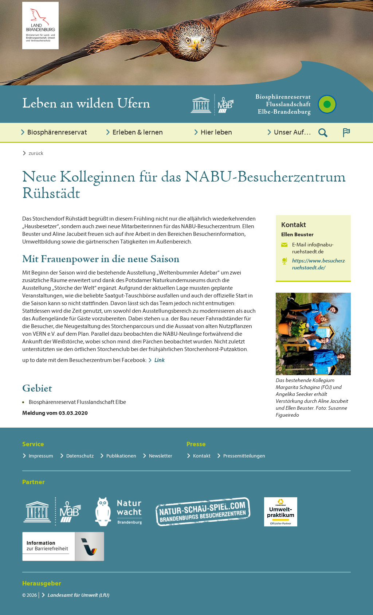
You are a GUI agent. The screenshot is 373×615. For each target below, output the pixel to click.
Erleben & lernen (138, 132)
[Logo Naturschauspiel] (203, 511)
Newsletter (160, 456)
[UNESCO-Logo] (52, 511)
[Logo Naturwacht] (118, 511)
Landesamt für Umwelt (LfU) (78, 595)
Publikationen (121, 456)
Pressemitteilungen (244, 456)
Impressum (41, 456)
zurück (36, 153)
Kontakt (202, 456)
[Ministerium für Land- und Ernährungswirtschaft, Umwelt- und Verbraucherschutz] (40, 25)
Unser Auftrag (293, 132)
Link (159, 360)
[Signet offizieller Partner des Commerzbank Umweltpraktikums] (280, 511)
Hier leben (216, 132)
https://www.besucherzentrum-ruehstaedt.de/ (327, 264)
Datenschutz (80, 456)
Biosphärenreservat (57, 132)
